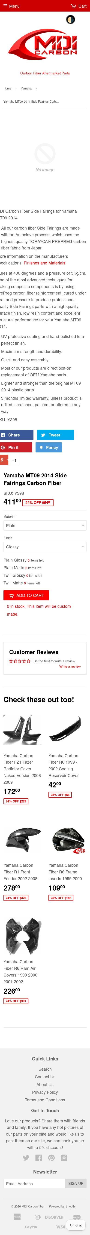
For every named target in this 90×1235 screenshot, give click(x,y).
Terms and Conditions (45, 1100)
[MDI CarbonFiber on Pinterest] (51, 1159)
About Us (45, 1084)
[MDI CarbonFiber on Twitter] (26, 1159)
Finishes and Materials (44, 263)
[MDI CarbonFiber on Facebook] (38, 1159)
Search (45, 1069)
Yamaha (26, 88)
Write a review (70, 666)
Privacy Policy (45, 1092)
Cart (82, 6)
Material (9, 516)
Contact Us (45, 1076)
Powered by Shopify (62, 1206)
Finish (7, 537)
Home (7, 88)
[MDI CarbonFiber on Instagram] (64, 1159)
